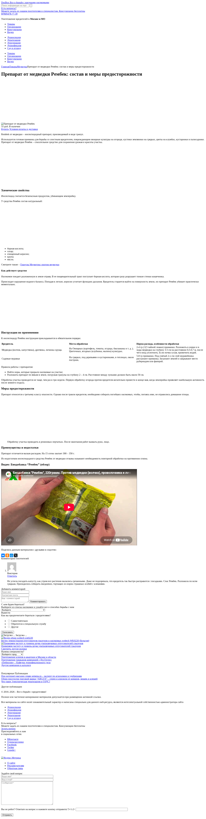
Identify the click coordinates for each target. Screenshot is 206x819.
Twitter (10, 747)
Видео (10, 32)
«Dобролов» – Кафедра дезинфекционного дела (26, 662)
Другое (14, 627)
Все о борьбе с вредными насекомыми (25, 2)
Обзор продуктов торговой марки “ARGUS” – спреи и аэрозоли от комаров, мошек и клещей (49, 679)
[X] (15, 555)
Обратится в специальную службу (28, 624)
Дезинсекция (14, 37)
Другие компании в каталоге (16, 665)
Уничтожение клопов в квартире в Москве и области (28, 657)
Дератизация (13, 40)
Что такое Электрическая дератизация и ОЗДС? (25, 681)
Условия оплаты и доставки (23, 129)
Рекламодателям (15, 765)
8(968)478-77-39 (9, 14)
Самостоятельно (19, 621)
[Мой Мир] (11, 555)
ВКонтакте (12, 739)
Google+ (11, 750)
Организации (14, 27)
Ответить (12, 576)
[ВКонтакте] (3, 555)
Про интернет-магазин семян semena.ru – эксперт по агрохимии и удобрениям (41, 676)
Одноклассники (15, 742)
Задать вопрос (8, 728)
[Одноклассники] (7, 555)
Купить (5, 129)
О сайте (11, 763)
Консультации (14, 29)
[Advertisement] (91, 101)
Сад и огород (14, 48)
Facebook (12, 744)
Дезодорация (14, 43)
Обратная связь (15, 768)
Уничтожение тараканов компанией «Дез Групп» (26, 660)
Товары (11, 24)
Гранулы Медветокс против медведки (39, 264)
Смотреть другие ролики (14, 649)
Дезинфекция (14, 45)
